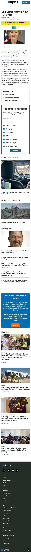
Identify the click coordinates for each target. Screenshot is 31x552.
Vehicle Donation (6, 543)
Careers (4, 485)
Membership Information (8, 535)
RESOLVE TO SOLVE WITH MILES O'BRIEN (13, 222)
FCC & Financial (6, 488)
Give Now (25, 2)
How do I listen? (6, 518)
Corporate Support (7, 530)
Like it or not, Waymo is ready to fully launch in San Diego (14, 258)
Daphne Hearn (5, 60)
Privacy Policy (6, 495)
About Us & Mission (7, 480)
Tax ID (4, 540)
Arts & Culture (4, 352)
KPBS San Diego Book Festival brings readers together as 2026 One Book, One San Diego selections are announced (14, 356)
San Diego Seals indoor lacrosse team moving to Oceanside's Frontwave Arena (15, 388)
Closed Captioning (7, 510)
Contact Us (5, 513)
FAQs (4, 515)
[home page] (12, 2)
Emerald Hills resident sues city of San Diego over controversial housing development (14, 280)
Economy (3, 385)
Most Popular (6, 229)
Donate (15, 325)
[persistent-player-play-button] (2, 550)
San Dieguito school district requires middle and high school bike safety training (14, 450)
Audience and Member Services (10, 507)
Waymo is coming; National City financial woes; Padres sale (15, 193)
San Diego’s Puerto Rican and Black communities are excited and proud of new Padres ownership (13, 273)
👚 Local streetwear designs (11, 97)
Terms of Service (6, 501)
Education (3, 446)
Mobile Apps (5, 490)
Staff (4, 498)
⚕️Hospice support (8, 94)
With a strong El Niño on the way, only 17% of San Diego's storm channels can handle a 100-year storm (14, 265)
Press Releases (6, 493)
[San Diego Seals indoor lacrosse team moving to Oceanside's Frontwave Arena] (15, 375)
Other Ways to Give (7, 538)
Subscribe (15, 150)
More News (5, 332)
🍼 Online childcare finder (10, 100)
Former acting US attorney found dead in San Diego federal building (14, 251)
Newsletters (5, 482)
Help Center (5, 523)
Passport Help (6, 520)
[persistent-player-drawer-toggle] (29, 550)
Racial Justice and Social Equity (7, 415)
